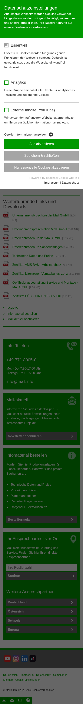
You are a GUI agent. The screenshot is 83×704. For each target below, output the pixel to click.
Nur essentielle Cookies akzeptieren (41, 167)
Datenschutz (70, 182)
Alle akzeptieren (41, 144)
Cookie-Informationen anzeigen (25, 134)
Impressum (51, 182)
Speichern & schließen (41, 155)
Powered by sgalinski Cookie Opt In (53, 177)
